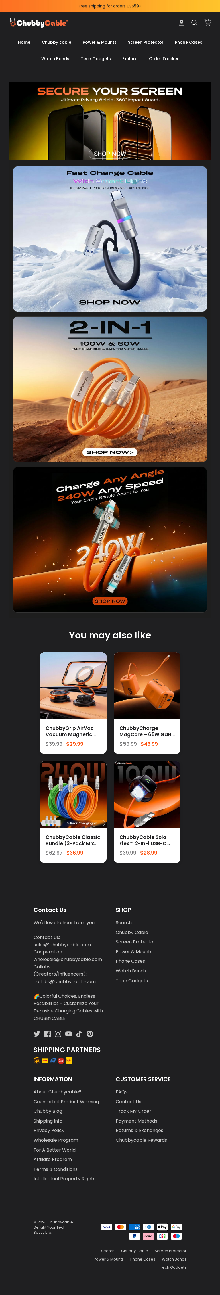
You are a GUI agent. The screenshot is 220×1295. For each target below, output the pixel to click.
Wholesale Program (56, 1140)
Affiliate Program (53, 1159)
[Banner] (110, 121)
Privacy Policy (49, 1130)
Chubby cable (56, 42)
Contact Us (128, 1101)
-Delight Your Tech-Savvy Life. (55, 1227)
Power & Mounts (100, 42)
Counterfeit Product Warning (66, 1101)
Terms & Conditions (56, 1169)
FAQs (121, 1092)
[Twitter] (37, 1034)
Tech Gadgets (96, 59)
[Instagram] (58, 1034)
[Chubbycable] (39, 23)
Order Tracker (164, 59)
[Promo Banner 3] (110, 540)
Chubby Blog (48, 1111)
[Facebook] (47, 1034)
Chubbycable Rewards (141, 1140)
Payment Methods (136, 1121)
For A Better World (55, 1150)
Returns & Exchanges (139, 1130)
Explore (130, 59)
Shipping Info (48, 1121)
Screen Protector (146, 42)
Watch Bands (55, 59)
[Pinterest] (90, 1034)
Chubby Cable (132, 932)
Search (124, 922)
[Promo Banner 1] (110, 239)
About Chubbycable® (57, 1092)
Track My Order (133, 1111)
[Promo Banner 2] (110, 389)
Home (24, 42)
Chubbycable (60, 1222)
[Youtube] (68, 1034)
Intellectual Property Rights (64, 1178)
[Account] (180, 23)
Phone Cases (188, 42)
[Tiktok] (79, 1034)
